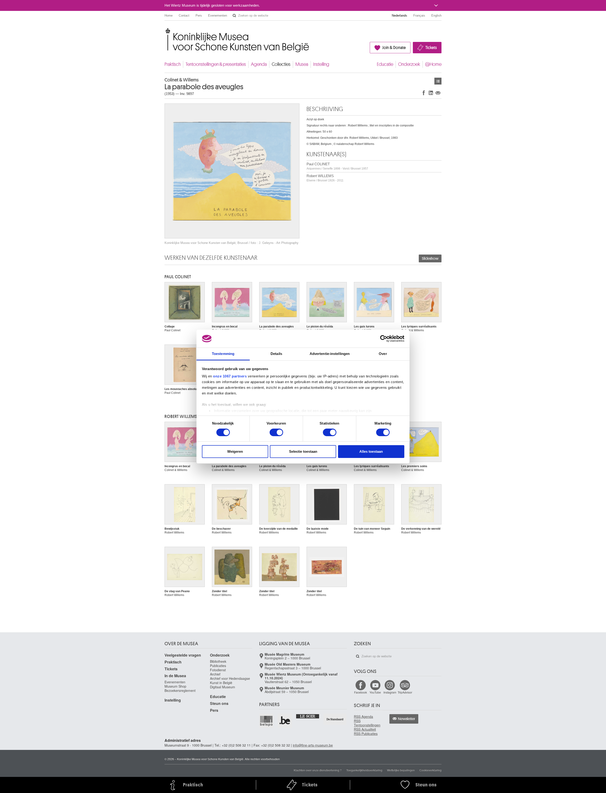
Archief (215, 674)
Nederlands (399, 15)
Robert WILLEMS (325, 178)
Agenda (259, 64)
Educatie (385, 64)
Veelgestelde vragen (183, 655)
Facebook (360, 692)
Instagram (389, 692)
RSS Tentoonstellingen (367, 723)
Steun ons (219, 703)
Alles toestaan (371, 451)
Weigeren (235, 451)
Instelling (321, 64)
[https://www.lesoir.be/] (308, 716)
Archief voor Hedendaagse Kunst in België (230, 680)
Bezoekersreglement (180, 690)
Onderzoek (409, 64)
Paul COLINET (337, 166)
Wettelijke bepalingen (401, 770)
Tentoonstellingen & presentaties (216, 64)
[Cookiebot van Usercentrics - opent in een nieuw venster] (383, 338)
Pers (199, 15)
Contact (184, 15)
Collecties (281, 64)
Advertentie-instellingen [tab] (330, 354)
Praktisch (173, 64)
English (436, 15)
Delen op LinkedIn (430, 92)
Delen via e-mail (437, 92)
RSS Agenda (363, 716)
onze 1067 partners (230, 376)
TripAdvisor (405, 692)
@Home (433, 64)
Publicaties (218, 665)
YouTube (375, 692)
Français (419, 15)
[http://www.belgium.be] (285, 720)
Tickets (431, 47)
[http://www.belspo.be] (266, 720)
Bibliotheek (218, 661)
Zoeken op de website (234, 16)
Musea (301, 64)
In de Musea (175, 675)
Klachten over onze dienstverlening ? (318, 770)
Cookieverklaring (430, 770)
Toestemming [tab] (223, 354)
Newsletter (406, 719)
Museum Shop (175, 686)
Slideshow (430, 258)
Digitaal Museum (222, 687)
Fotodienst (218, 670)
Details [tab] (276, 354)
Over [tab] (383, 354)
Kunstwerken (437, 81)
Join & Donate (394, 47)
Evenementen (217, 15)
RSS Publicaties (366, 733)
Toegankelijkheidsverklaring (364, 770)
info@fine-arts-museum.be (313, 745)
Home (169, 15)
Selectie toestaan (303, 451)
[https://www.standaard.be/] (335, 719)
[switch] (276, 432)
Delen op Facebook (423, 92)
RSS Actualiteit (365, 729)
